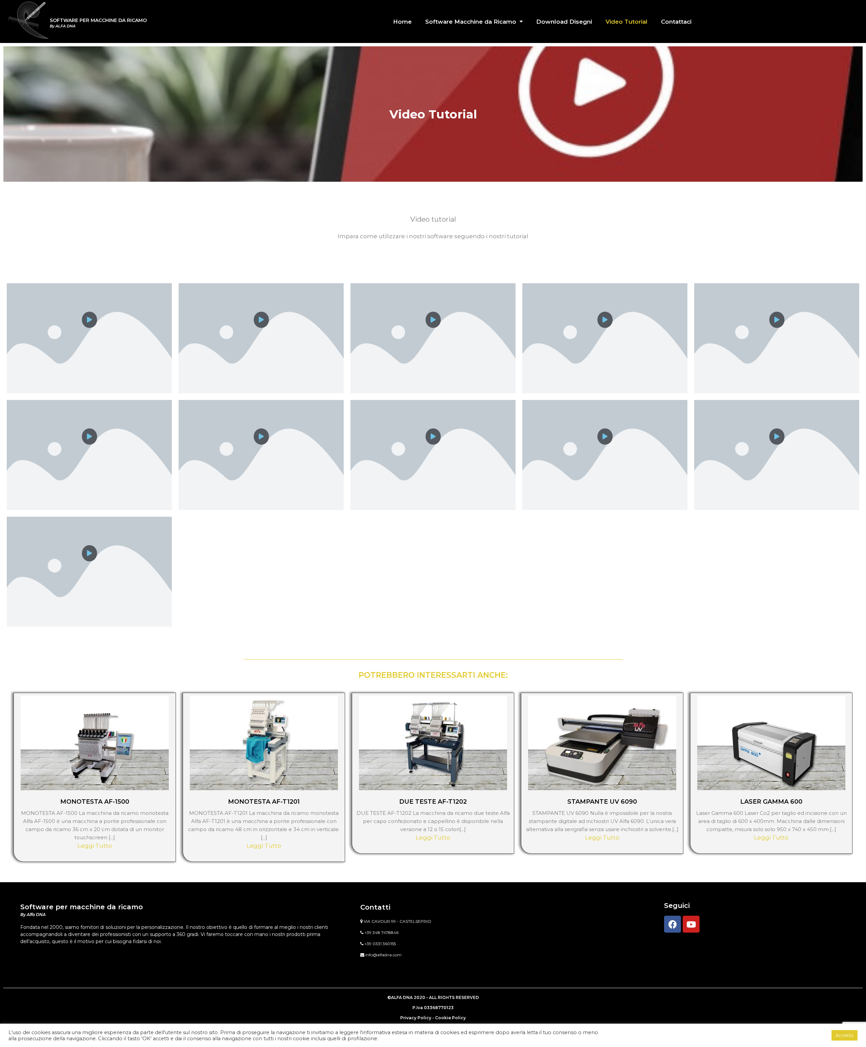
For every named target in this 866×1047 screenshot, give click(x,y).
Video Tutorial (626, 21)
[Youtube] (691, 924)
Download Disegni (564, 21)
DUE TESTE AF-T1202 (433, 801)
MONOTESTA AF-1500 (94, 801)
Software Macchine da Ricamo (470, 21)
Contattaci (676, 21)
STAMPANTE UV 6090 (602, 801)
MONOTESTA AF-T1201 (264, 801)
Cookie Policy (450, 1017)
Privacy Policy (415, 1017)
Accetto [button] (844, 1035)
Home (402, 21)
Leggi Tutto (94, 845)
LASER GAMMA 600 (771, 801)
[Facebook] (672, 924)
